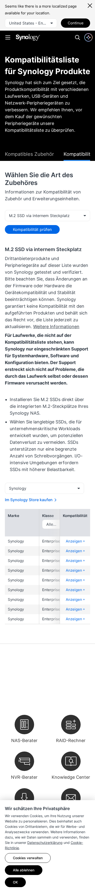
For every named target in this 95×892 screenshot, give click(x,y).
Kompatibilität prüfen (32, 229)
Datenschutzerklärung (45, 842)
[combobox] (31, 23)
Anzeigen (74, 541)
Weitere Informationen (56, 326)
